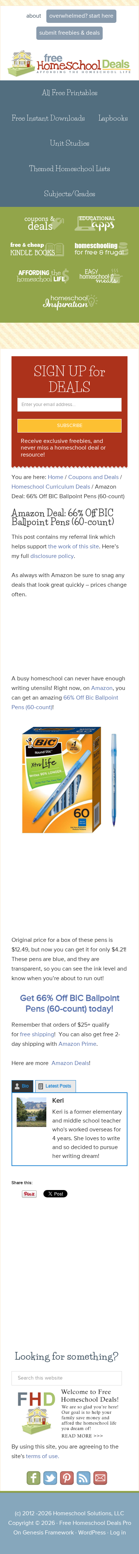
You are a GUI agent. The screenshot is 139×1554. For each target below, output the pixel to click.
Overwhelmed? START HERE (81, 16)
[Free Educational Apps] (95, 223)
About (33, 16)
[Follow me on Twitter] (50, 1482)
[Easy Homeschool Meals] (101, 276)
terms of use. (42, 1457)
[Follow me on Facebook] (33, 1482)
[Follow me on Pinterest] (67, 1482)
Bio (25, 1086)
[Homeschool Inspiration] (70, 306)
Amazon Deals (70, 1063)
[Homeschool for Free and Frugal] (102, 249)
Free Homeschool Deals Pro (95, 1523)
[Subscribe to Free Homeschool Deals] (83, 1482)
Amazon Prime (77, 1044)
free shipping (37, 1035)
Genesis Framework (48, 1533)
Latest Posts (58, 1086)
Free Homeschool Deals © (69, 62)
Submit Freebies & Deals (69, 33)
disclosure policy (52, 556)
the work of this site (73, 547)
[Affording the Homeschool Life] (42, 276)
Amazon (102, 688)
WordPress (92, 1533)
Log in (118, 1533)
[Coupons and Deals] (44, 223)
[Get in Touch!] (100, 1482)
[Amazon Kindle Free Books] (37, 249)
